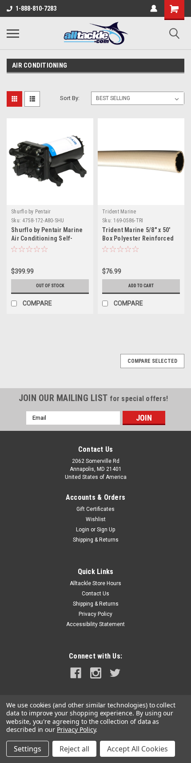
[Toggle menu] (13, 33)
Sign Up (106, 529)
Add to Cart (141, 285)
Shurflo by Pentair (31, 212)
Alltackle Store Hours (95, 583)
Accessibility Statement (95, 624)
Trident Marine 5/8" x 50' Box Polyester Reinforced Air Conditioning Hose (138, 238)
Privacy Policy (95, 614)
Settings (27, 749)
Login (82, 529)
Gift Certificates (95, 509)
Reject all (74, 749)
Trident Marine (119, 212)
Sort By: (70, 98)
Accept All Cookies (137, 749)
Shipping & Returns (96, 540)
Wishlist (96, 519)
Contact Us (95, 593)
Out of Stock (50, 285)
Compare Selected (152, 361)
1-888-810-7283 (36, 8)
